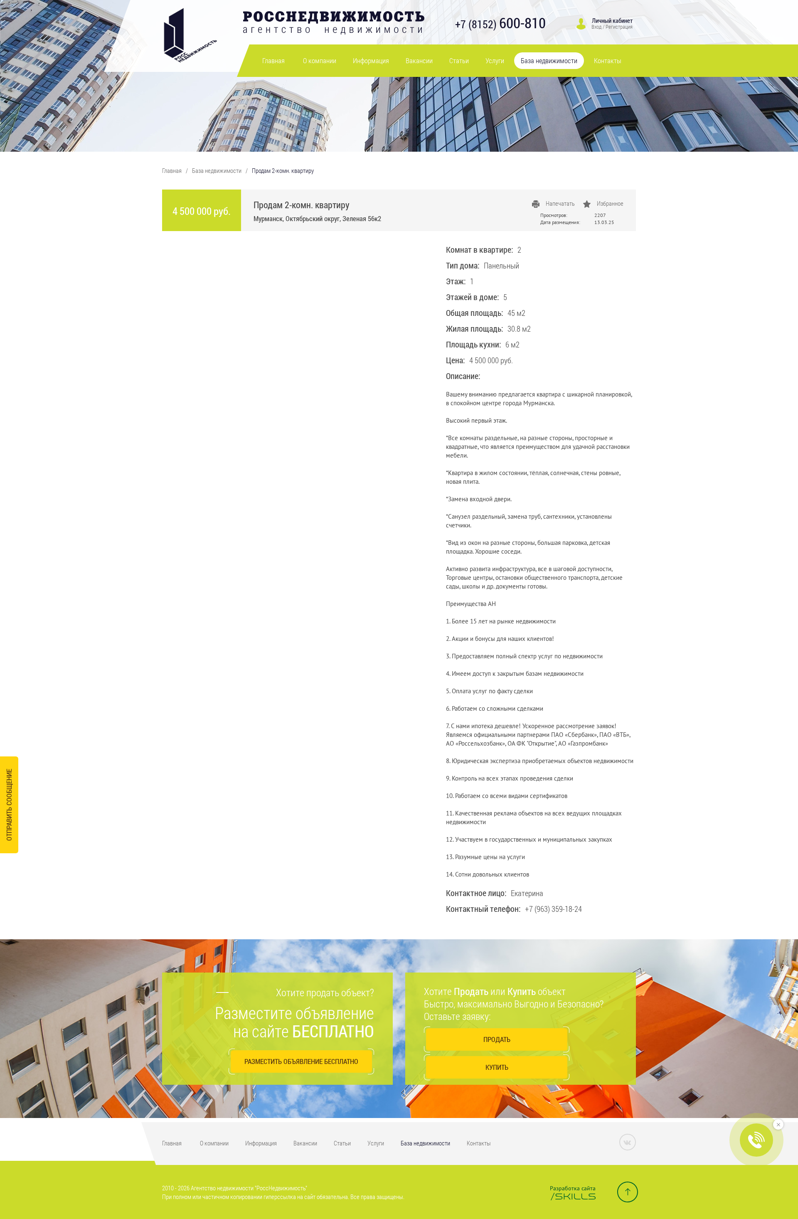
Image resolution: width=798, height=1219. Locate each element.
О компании (319, 60)
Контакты (607, 60)
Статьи (459, 60)
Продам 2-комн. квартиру (283, 170)
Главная (273, 60)
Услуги (494, 60)
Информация (371, 60)
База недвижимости (549, 60)
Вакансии (419, 60)
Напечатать (560, 203)
